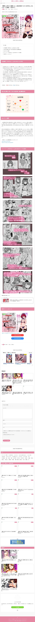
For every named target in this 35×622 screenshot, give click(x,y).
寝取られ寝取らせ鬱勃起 (17, 1)
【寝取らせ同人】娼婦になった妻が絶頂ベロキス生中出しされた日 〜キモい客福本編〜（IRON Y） (21, 300)
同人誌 (9, 344)
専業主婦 (10, 459)
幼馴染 (13, 459)
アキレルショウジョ (8, 456)
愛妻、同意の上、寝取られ (18, 459)
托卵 (23, 459)
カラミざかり (20, 456)
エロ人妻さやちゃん (15, 456)
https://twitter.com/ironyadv (6, 141)
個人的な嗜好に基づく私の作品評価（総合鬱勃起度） (13, 49)
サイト (4, 427)
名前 (4, 420)
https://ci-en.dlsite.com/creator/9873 (7, 142)
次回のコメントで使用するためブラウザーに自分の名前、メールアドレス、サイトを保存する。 (17, 430)
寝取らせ (13, 344)
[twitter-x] (17, 610)
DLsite (30, 352)
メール (4, 423)
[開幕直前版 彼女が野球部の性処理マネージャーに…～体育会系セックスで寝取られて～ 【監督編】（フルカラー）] (9, 358)
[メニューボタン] (1, 1)
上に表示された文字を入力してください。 (9, 434)
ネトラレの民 (25, 456)
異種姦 (26, 459)
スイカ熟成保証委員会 (18, 364)
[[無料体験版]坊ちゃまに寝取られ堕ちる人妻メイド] (21, 358)
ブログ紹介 (17, 607)
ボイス (29, 456)
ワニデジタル (5, 364)
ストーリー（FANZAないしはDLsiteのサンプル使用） (13, 52)
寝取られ (6, 459)
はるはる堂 (3, 456)
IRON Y (7, 344)
